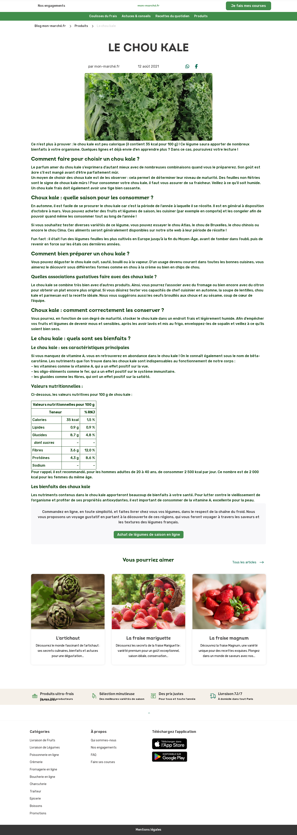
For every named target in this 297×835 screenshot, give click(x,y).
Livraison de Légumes (45, 747)
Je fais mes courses (248, 6)
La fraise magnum (229, 638)
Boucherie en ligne (42, 777)
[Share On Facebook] (196, 66)
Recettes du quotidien (172, 16)
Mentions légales (148, 830)
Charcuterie (38, 784)
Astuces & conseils (136, 16)
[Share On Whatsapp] (187, 66)
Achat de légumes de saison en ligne (148, 534)
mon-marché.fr (107, 66)
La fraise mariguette (148, 638)
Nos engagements (51, 6)
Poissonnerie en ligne (44, 755)
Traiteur (35, 791)
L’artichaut (68, 638)
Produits (201, 16)
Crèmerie (36, 762)
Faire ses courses (103, 762)
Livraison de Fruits (42, 740)
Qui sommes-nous (103, 740)
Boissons (36, 806)
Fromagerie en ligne (43, 769)
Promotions (38, 813)
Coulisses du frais (103, 16)
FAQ (93, 755)
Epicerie (35, 798)
